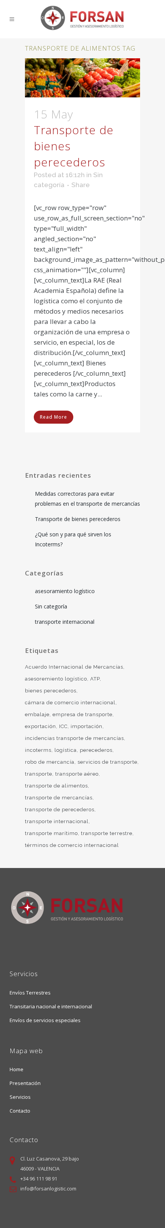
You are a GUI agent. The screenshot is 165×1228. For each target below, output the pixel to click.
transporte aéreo (77, 774)
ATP (95, 679)
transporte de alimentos (56, 786)
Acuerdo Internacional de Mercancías (74, 667)
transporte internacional (64, 621)
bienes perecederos (50, 691)
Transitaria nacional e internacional (51, 1006)
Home (16, 1069)
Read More (53, 417)
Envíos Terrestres (30, 992)
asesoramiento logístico (65, 591)
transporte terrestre (106, 833)
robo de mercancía (49, 762)
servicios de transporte (107, 762)
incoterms (38, 750)
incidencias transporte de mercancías (74, 738)
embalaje (37, 714)
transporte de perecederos (59, 809)
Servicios (20, 1096)
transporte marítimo (51, 833)
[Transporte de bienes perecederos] (82, 77)
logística (65, 750)
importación (86, 726)
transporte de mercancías (58, 798)
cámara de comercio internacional (70, 702)
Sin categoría (51, 606)
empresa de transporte (82, 714)
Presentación (25, 1083)
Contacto (20, 1110)
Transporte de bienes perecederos (77, 519)
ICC (63, 726)
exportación (40, 726)
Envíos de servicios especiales (45, 1020)
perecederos (96, 750)
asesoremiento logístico (56, 679)
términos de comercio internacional (72, 845)
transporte (38, 774)
